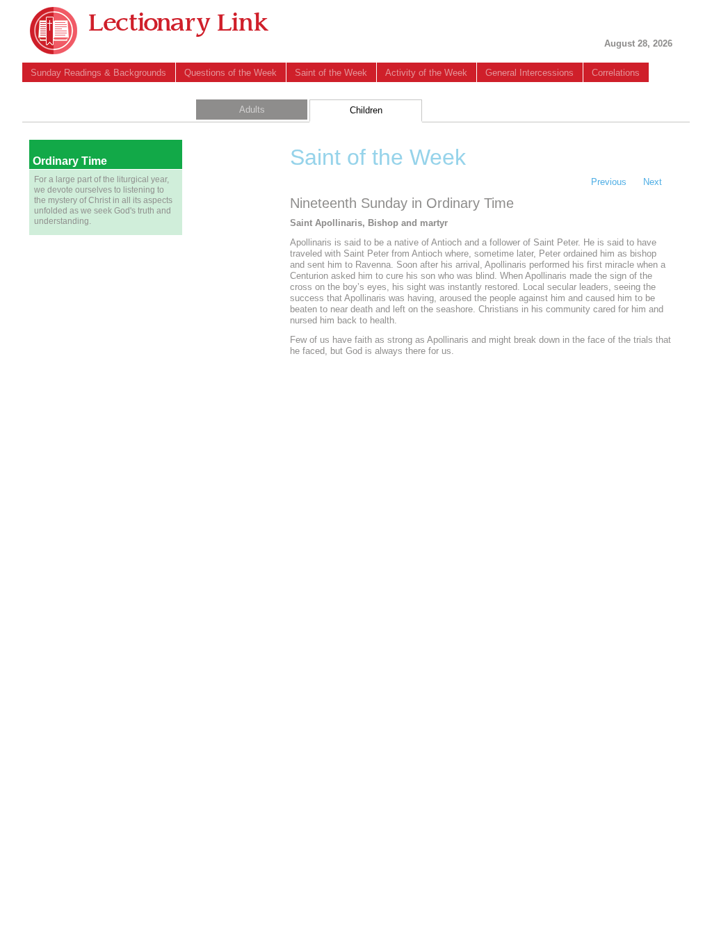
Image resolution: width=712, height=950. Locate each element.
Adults (252, 109)
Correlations (616, 72)
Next (652, 182)
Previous (608, 182)
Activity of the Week (426, 72)
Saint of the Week (331, 72)
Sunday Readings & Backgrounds (98, 72)
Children (366, 110)
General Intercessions (529, 72)
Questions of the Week (230, 72)
